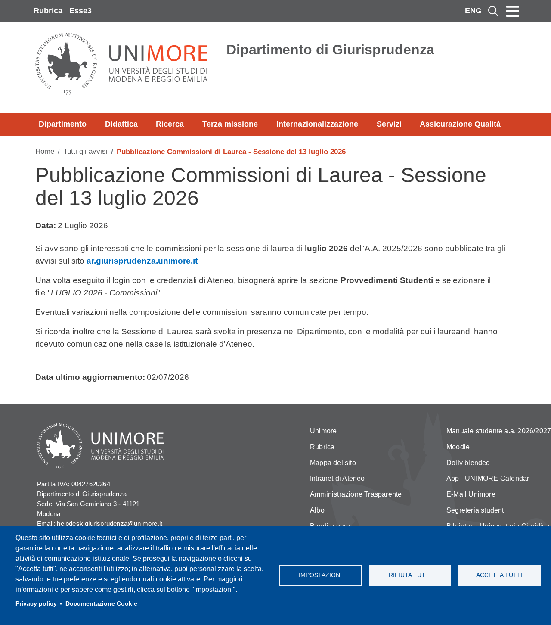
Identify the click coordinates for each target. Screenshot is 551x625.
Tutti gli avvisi (85, 151)
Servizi (389, 124)
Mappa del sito (333, 462)
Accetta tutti (499, 575)
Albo (317, 510)
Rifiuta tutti (410, 575)
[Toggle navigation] (513, 11)
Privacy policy (36, 603)
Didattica (121, 124)
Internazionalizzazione (317, 124)
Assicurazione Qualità (460, 124)
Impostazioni (320, 575)
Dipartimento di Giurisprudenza (330, 49)
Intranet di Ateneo (337, 478)
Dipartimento (63, 124)
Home (44, 151)
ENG (473, 10)
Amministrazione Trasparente (356, 494)
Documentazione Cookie (101, 603)
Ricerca (170, 124)
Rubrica (48, 10)
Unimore (323, 431)
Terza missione (230, 124)
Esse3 (80, 10)
